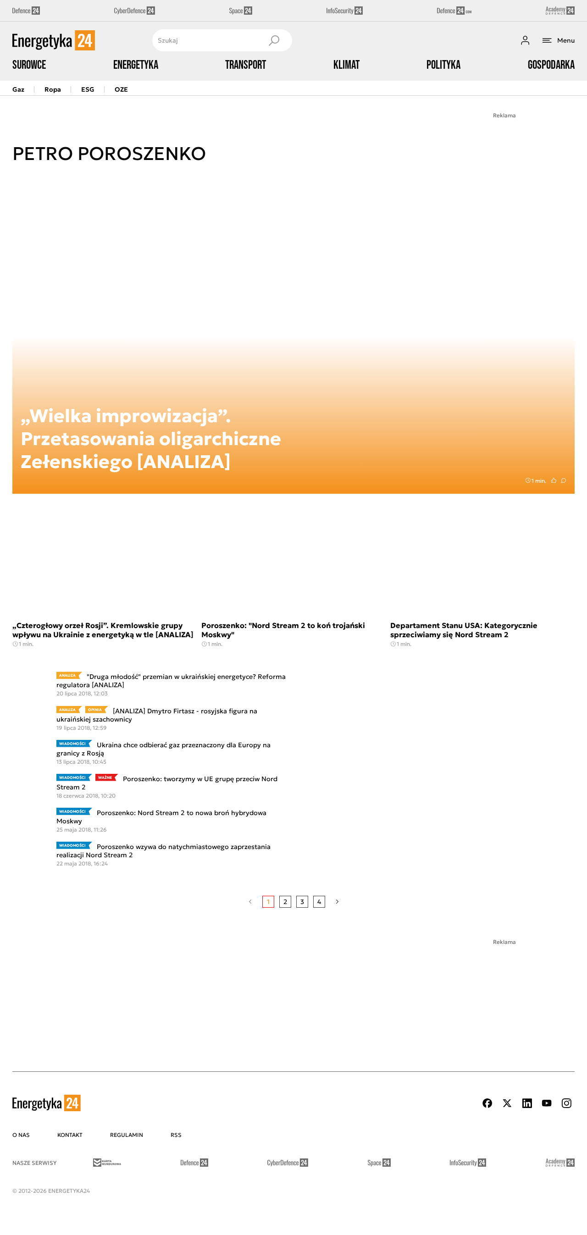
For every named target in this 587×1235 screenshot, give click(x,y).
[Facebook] (487, 1103)
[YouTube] (546, 1103)
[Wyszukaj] (274, 40)
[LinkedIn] (527, 1103)
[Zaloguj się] (525, 40)
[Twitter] (507, 1103)
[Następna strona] (337, 902)
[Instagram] (566, 1103)
